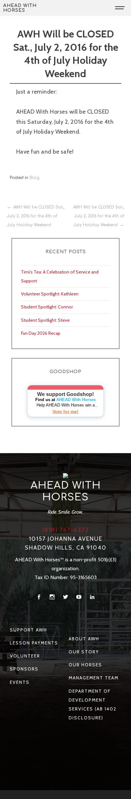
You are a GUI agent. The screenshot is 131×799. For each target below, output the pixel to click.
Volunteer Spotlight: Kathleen (50, 294)
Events (20, 682)
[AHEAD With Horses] (65, 475)
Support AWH (28, 630)
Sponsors (24, 669)
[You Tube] (79, 597)
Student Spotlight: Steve (45, 320)
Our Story (84, 652)
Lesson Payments (34, 643)
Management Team (94, 678)
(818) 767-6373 (65, 529)
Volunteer (25, 656)
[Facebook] (39, 597)
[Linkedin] (92, 597)
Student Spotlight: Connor (47, 307)
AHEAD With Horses (20, 8)
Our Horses (85, 665)
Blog (34, 177)
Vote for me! (65, 411)
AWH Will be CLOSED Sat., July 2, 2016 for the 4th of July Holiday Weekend (36, 216)
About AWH (84, 639)
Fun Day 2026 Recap (40, 333)
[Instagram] (52, 597)
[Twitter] (65, 597)
